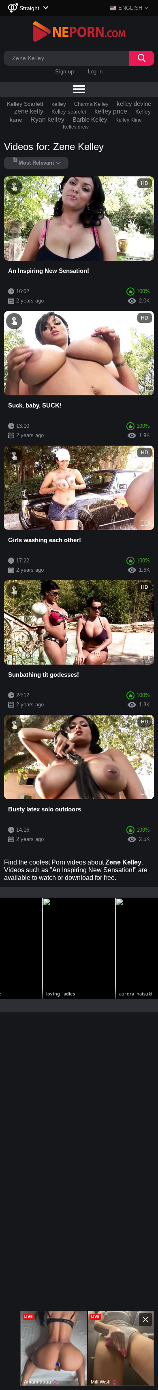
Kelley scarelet (68, 112)
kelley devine (134, 103)
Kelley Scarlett (25, 104)
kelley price (110, 111)
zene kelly (28, 111)
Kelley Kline (128, 120)
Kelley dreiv (76, 127)
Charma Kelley (91, 104)
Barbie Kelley (90, 119)
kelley (58, 104)
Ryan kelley (47, 119)
